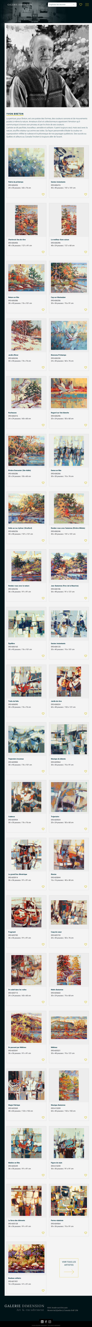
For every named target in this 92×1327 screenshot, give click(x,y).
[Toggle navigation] (87, 4)
